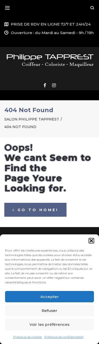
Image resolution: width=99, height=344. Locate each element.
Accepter (49, 296)
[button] (91, 240)
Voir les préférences (49, 324)
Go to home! (38, 210)
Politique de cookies (27, 337)
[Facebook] (44, 85)
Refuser (49, 310)
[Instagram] (54, 85)
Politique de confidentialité (64, 337)
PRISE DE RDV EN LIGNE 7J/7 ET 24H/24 (51, 24)
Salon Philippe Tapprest (31, 119)
